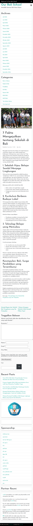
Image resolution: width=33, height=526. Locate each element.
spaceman (5, 437)
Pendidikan (5, 86)
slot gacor (5, 442)
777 (3, 457)
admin (19, 147)
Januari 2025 (6, 66)
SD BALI (5, 89)
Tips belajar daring (7, 101)
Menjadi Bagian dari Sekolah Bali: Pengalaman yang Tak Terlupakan (9, 309)
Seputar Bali (6, 92)
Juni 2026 (5, 19)
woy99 (4, 477)
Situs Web (4, 350)
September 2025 (7, 43)
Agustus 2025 (6, 46)
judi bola (5, 448)
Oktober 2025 (6, 40)
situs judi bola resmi (7, 471)
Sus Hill (21, 524)
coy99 (4, 494)
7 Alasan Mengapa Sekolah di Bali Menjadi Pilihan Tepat (24, 309)
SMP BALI (5, 98)
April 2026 (5, 22)
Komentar (4, 323)
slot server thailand (5, 420)
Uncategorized (6, 104)
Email (3, 346)
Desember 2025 (6, 34)
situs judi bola (6, 474)
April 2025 (5, 57)
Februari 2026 (6, 28)
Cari (2, 363)
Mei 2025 (5, 54)
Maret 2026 (6, 25)
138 (3, 516)
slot (3, 445)
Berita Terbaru (6, 81)
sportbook (9, 509)
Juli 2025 (5, 49)
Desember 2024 (6, 69)
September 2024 (7, 72)
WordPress (11, 524)
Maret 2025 (6, 60)
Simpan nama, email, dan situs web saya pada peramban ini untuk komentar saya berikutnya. (14, 355)
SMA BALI (5, 95)
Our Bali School (11, 4)
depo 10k (5, 454)
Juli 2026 (5, 17)
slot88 (12, 500)
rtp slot (19, 505)
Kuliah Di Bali (6, 83)
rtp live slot (5, 480)
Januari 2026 (6, 31)
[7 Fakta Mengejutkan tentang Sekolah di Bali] (16, 118)
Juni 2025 (5, 51)
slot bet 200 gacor (7, 439)
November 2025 (7, 37)
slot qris (4, 451)
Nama (3, 342)
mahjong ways (6, 434)
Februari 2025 (6, 63)
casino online (6, 463)
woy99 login (5, 468)
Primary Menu (31, 5)
